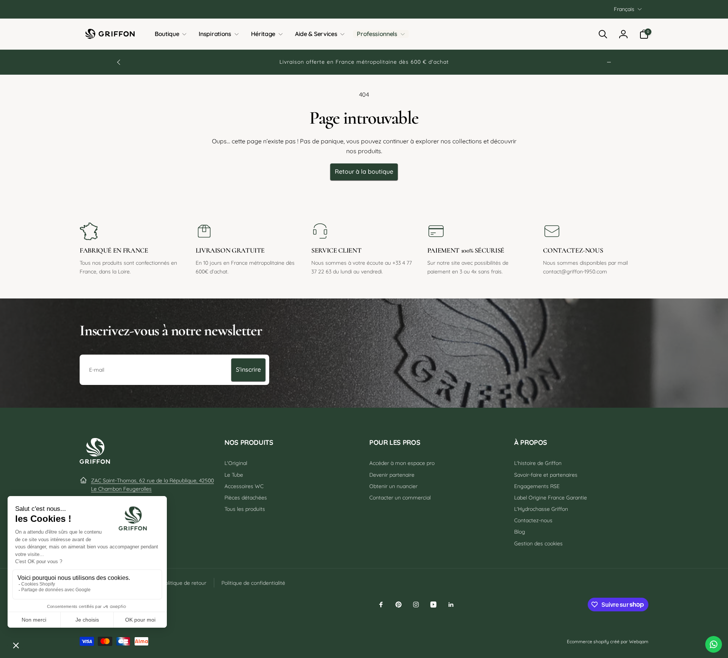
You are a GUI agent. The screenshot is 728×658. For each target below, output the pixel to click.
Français (624, 9)
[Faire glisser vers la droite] (609, 62)
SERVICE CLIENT (336, 250)
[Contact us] (713, 644)
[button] (169, 34)
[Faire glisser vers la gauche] (119, 62)
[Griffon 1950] (95, 461)
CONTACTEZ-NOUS (573, 250)
